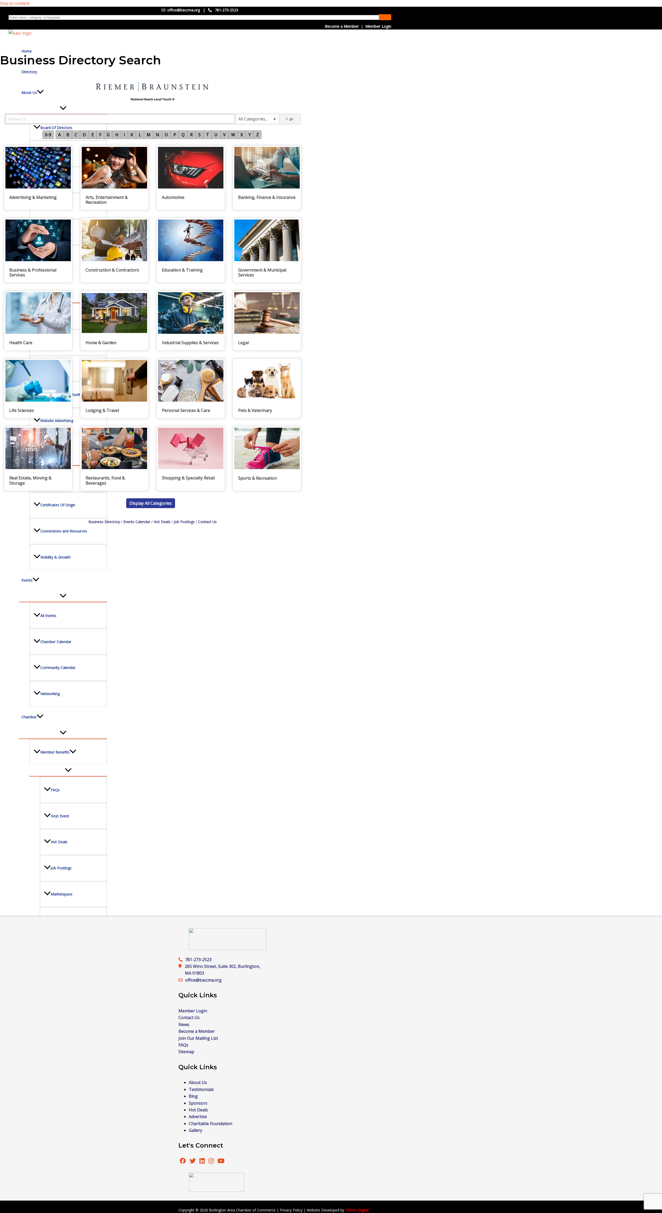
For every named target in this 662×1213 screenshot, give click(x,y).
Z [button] (257, 135)
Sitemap (186, 1051)
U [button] (215, 135)
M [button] (149, 135)
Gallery (195, 1130)
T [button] (207, 135)
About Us (198, 1082)
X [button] (241, 135)
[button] (150, 503)
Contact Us (207, 521)
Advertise (198, 1116)
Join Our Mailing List (198, 1038)
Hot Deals (162, 521)
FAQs (183, 1045)
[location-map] (181, 980)
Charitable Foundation (210, 1123)
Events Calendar (136, 521)
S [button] (199, 135)
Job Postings (184, 521)
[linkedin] (202, 1161)
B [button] (67, 135)
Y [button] (250, 135)
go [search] (291, 118)
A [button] (59, 135)
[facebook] (182, 1161)
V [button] (224, 135)
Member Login (378, 26)
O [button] (166, 135)
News (183, 1024)
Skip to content (14, 3)
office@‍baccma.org (203, 980)
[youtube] (221, 1161)
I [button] (124, 135)
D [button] (84, 135)
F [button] (100, 135)
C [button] (76, 135)
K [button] (132, 135)
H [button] (116, 135)
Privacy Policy (291, 1210)
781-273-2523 (226, 9)
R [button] (191, 135)
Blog (193, 1096)
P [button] (175, 135)
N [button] (157, 135)
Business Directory (104, 521)
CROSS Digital (356, 1210)
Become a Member (342, 26)
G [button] (108, 135)
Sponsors (198, 1103)
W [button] (233, 135)
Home (26, 51)
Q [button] (183, 135)
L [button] (140, 135)
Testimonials (201, 1089)
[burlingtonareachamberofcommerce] (227, 948)
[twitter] (193, 1161)
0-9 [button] (48, 135)
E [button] (93, 135)
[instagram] (211, 1161)
